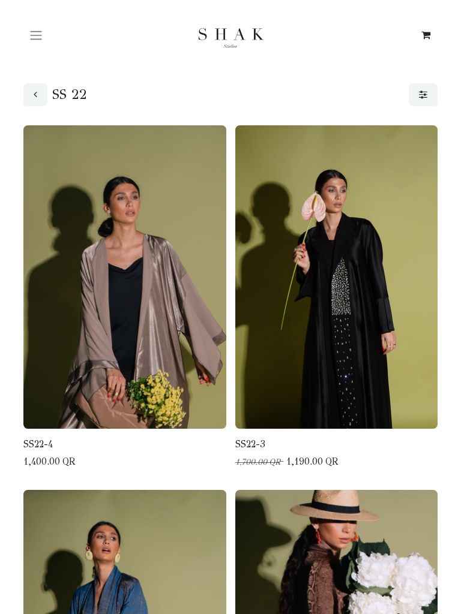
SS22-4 (38, 444)
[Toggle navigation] (36, 34)
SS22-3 (250, 444)
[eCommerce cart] (426, 35)
